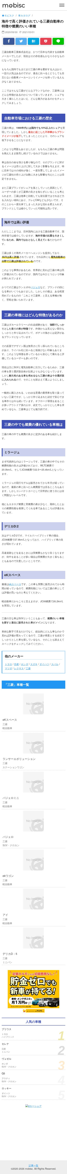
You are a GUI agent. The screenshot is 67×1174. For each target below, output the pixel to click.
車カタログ (24, 15)
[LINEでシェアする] (58, 41)
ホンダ (24, 664)
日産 (16, 664)
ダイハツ (44, 664)
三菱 (28, 668)
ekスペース (15, 584)
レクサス (19, 668)
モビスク (8, 15)
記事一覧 (33, 1165)
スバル (54, 664)
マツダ (8, 668)
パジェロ (35, 287)
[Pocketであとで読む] (46, 41)
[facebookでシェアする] (8, 41)
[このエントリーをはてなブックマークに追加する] (33, 41)
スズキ (33, 664)
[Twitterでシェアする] (21, 41)
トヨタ (8, 664)
